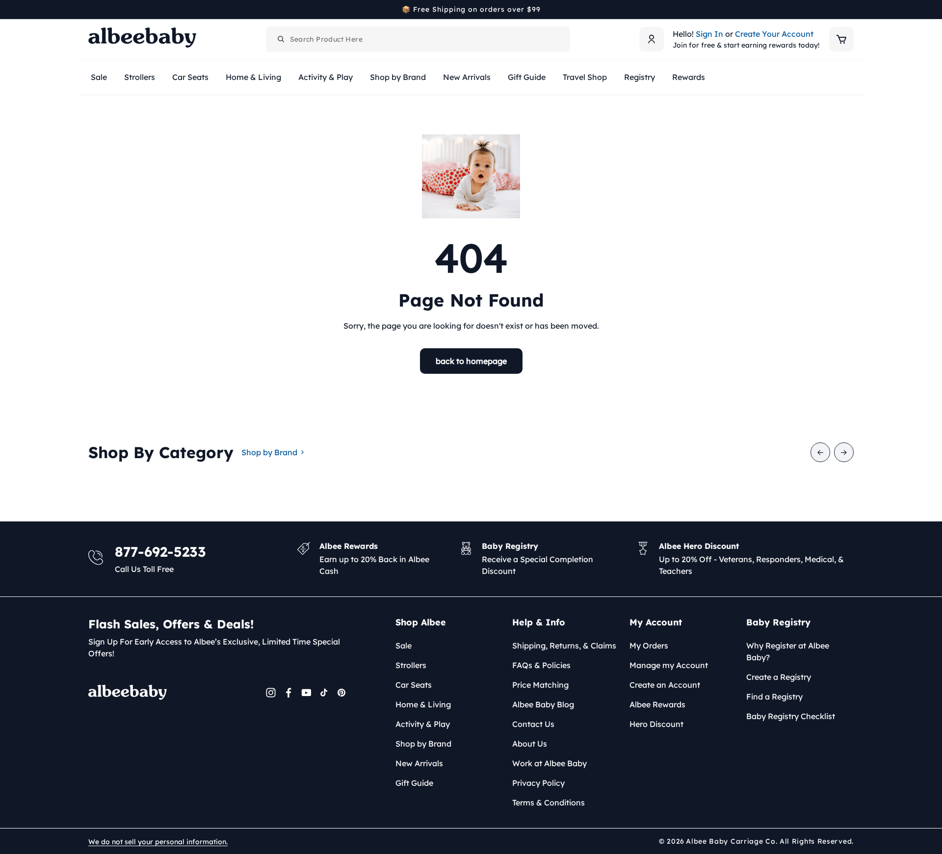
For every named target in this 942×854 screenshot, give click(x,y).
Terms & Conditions (548, 802)
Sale (403, 645)
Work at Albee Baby (549, 763)
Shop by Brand (269, 452)
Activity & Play (422, 724)
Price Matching (540, 685)
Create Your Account (774, 34)
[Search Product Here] (281, 39)
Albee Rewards (657, 704)
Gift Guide (414, 783)
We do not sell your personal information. (158, 841)
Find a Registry (774, 696)
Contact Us (533, 724)
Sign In (709, 34)
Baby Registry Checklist (790, 716)
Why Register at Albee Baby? (787, 651)
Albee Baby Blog (543, 704)
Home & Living (423, 704)
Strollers (410, 665)
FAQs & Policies (541, 665)
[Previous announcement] (92, 9)
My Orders (648, 645)
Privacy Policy (538, 783)
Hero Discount (656, 724)
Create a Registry (778, 677)
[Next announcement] (850, 9)
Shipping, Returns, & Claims (564, 645)
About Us (529, 744)
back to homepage (471, 361)
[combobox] (418, 39)
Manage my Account (668, 665)
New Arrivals (419, 763)
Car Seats (413, 685)
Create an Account (664, 685)
